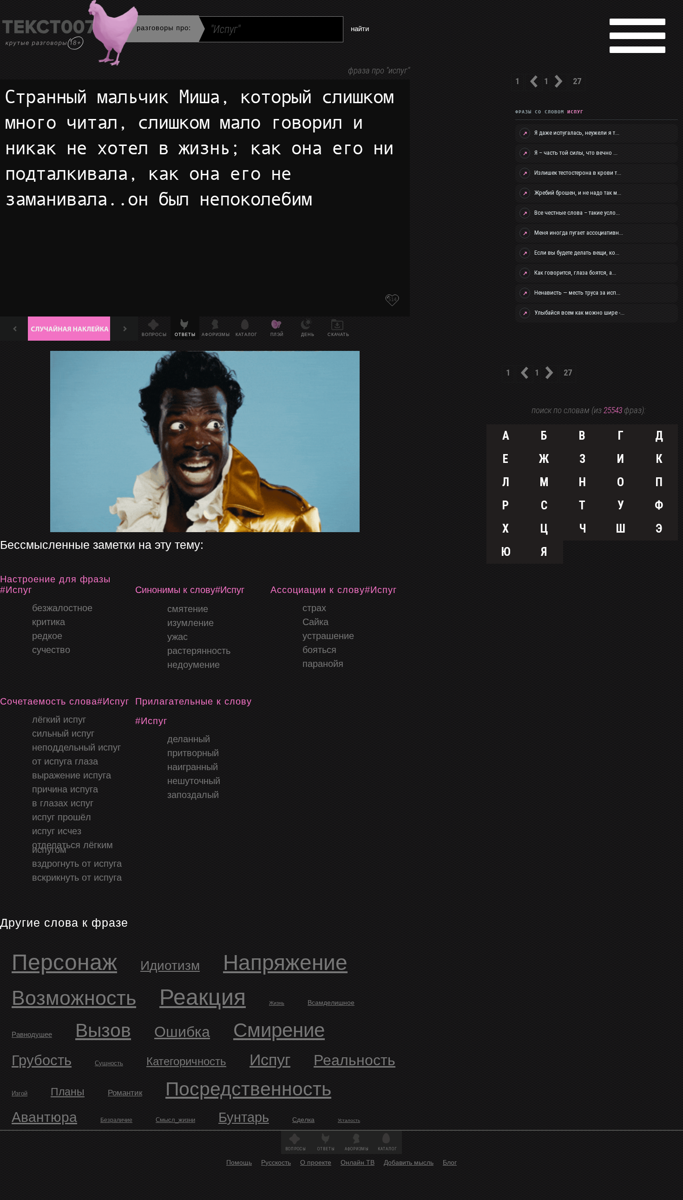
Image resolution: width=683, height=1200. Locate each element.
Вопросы (154, 334)
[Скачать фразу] (392, 300)
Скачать (338, 334)
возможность (74, 998)
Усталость (349, 1120)
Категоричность (186, 1061)
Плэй (276, 334)
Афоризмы (216, 334)
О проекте (315, 1162)
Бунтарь (243, 1117)
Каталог (246, 334)
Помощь (239, 1162)
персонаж (64, 962)
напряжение (285, 962)
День (308, 334)
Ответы (185, 334)
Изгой (19, 1093)
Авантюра (44, 1117)
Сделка (303, 1119)
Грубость (42, 1060)
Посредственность (248, 1089)
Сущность (109, 1063)
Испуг (270, 1059)
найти (360, 28)
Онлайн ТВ (357, 1162)
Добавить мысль (408, 1162)
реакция (202, 997)
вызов (103, 1030)
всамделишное (331, 1002)
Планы (68, 1092)
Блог (450, 1162)
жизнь (276, 1003)
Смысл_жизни (175, 1119)
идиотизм (170, 965)
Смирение (279, 1030)
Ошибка (182, 1031)
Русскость (276, 1162)
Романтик (125, 1092)
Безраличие (116, 1120)
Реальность (354, 1060)
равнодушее (32, 1034)
